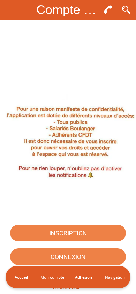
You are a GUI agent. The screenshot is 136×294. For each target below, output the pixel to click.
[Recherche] (126, 9)
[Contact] (108, 9)
